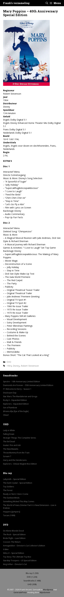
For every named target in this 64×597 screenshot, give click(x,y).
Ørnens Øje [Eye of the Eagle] (16, 411)
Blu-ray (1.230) (32, 573)
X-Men (6, 549)
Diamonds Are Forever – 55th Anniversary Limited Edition (28, 385)
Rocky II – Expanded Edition (15, 400)
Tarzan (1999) (9, 515)
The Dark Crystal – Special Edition (17, 483)
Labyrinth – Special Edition (14, 479)
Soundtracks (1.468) (32, 580)
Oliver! (6, 415)
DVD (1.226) (32, 577)
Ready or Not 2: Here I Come (15, 494)
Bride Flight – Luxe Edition (14, 538)
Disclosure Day (9, 392)
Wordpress (48, 589)
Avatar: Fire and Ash (12, 445)
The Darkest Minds (11, 497)
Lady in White (9, 430)
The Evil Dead (9, 441)
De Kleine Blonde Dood (13, 530)
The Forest (7, 490)
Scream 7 (7, 456)
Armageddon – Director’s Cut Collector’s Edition (24, 545)
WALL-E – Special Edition (13, 553)
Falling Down (8, 434)
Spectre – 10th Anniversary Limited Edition (21, 381)
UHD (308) (32, 584)
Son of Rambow (10, 407)
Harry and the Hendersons (15, 460)
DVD (9, 361)
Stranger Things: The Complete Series (19, 437)
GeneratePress (20, 592)
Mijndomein (45, 592)
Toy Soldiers (8, 486)
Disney (16, 365)
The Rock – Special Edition (14, 534)
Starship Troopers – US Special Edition (20, 560)
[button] (47, 3)
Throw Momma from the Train (16, 452)
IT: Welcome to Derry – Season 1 (17, 389)
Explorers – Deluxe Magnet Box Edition (20, 464)
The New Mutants (10, 449)
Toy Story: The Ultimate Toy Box (17, 556)
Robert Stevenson (30, 365)
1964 (9, 365)
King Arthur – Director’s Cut (15, 564)
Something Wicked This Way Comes (18, 501)
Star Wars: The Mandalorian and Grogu (20, 396)
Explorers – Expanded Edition (16, 404)
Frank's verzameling (16, 3)
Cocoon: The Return (12, 542)
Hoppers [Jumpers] (11, 511)
